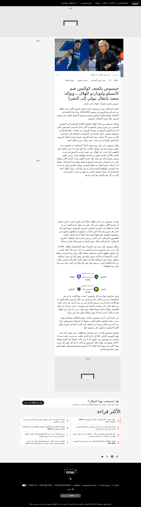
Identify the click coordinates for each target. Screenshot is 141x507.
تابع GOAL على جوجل (31, 403)
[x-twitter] (70, 479)
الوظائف (76, 485)
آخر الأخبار (112, 3)
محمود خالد (115, 75)
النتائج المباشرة (122, 3)
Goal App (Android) (63, 485)
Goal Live (33, 485)
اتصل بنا (116, 485)
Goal (91, 504)
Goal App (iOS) (46, 485)
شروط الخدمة (104, 485)
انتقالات (104, 3)
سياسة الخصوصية (89, 485)
